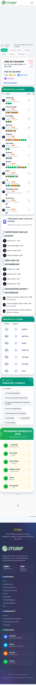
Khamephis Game (12, 189)
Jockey (4, 54)
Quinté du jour (8, 584)
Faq (4, 606)
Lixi (7, 180)
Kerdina (8, 162)
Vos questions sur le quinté (12, 619)
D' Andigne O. (9, 156)
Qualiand (9, 152)
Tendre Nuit (10, 198)
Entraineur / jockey (15, 50)
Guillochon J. (9, 110)
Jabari (8, 171)
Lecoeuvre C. (9, 202)
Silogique (9, 134)
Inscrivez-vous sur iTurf (11, 622)
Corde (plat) (21, 54)
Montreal (9, 125)
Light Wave (9, 143)
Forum (5, 594)
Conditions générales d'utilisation (24, 677)
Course (4, 50)
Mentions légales (7, 677)
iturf (4, 581)
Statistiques (7, 597)
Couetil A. (15, 156)
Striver (8, 207)
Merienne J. (15, 110)
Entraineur (28, 50)
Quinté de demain (9, 587)
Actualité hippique (9, 600)
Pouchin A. (8, 211)
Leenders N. (16, 119)
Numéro (11, 54)
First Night (9, 116)
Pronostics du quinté (10, 590)
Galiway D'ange (11, 107)
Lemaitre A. (8, 138)
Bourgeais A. (9, 119)
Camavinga (10, 98)
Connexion (6, 625)
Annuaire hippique (9, 603)
